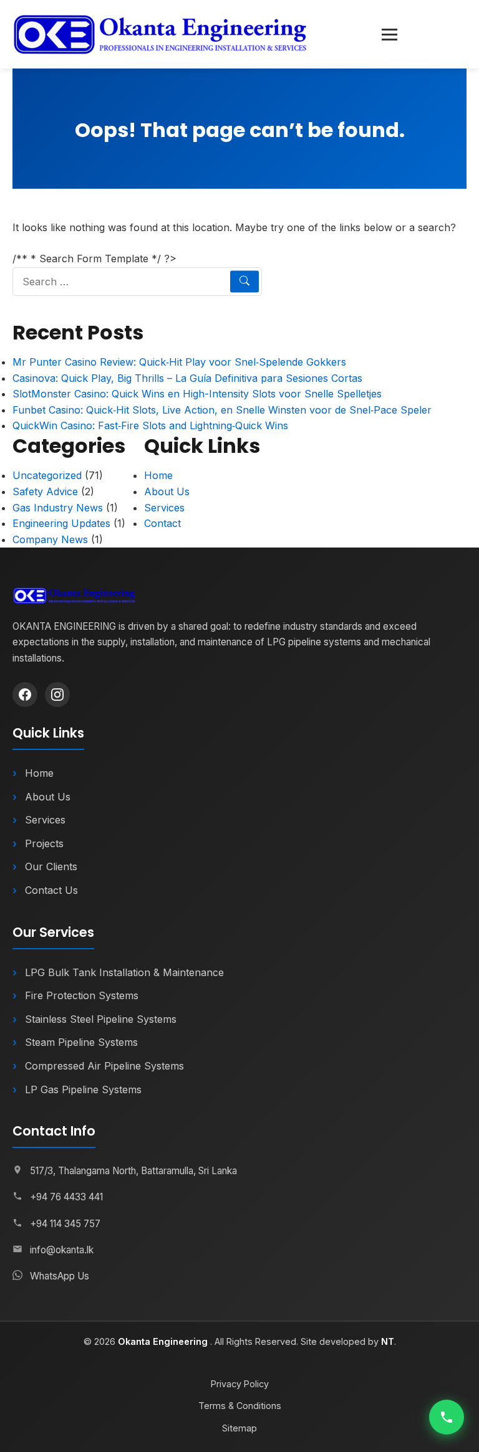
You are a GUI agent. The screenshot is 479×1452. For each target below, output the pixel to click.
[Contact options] (446, 1417)
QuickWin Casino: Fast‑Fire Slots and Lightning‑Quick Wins (150, 425)
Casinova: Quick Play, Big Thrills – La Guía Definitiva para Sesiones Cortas (187, 378)
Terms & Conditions (239, 1405)
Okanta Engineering (164, 1341)
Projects (44, 843)
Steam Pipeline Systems (81, 1042)
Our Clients (51, 866)
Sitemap (239, 1428)
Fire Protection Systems (81, 995)
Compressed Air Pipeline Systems (104, 1066)
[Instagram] (57, 694)
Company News (50, 539)
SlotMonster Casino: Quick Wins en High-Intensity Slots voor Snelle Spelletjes (197, 393)
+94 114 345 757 (65, 1224)
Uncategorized (47, 475)
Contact (162, 523)
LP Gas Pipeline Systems (83, 1089)
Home (158, 475)
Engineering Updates (61, 523)
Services (164, 507)
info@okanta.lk (62, 1250)
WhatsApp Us (59, 1276)
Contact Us (51, 890)
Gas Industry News (57, 507)
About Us (167, 491)
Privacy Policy (240, 1383)
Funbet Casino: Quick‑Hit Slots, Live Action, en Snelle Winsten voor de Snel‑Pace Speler (222, 410)
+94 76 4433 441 (66, 1197)
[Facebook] (24, 694)
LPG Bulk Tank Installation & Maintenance (124, 972)
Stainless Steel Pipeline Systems (101, 1019)
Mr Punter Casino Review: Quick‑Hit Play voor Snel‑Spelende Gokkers (179, 362)
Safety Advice (45, 491)
